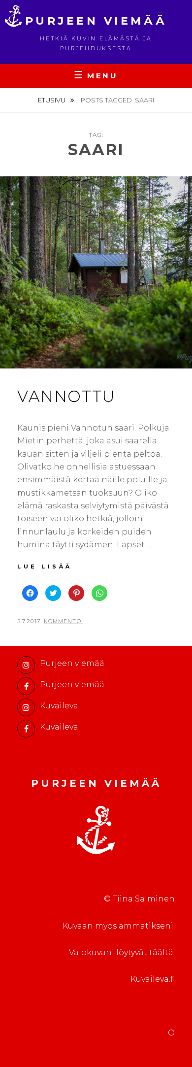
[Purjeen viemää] (26, 665)
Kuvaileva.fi (152, 979)
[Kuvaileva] (26, 707)
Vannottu (66, 396)
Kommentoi (63, 621)
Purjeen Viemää (96, 21)
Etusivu (52, 100)
